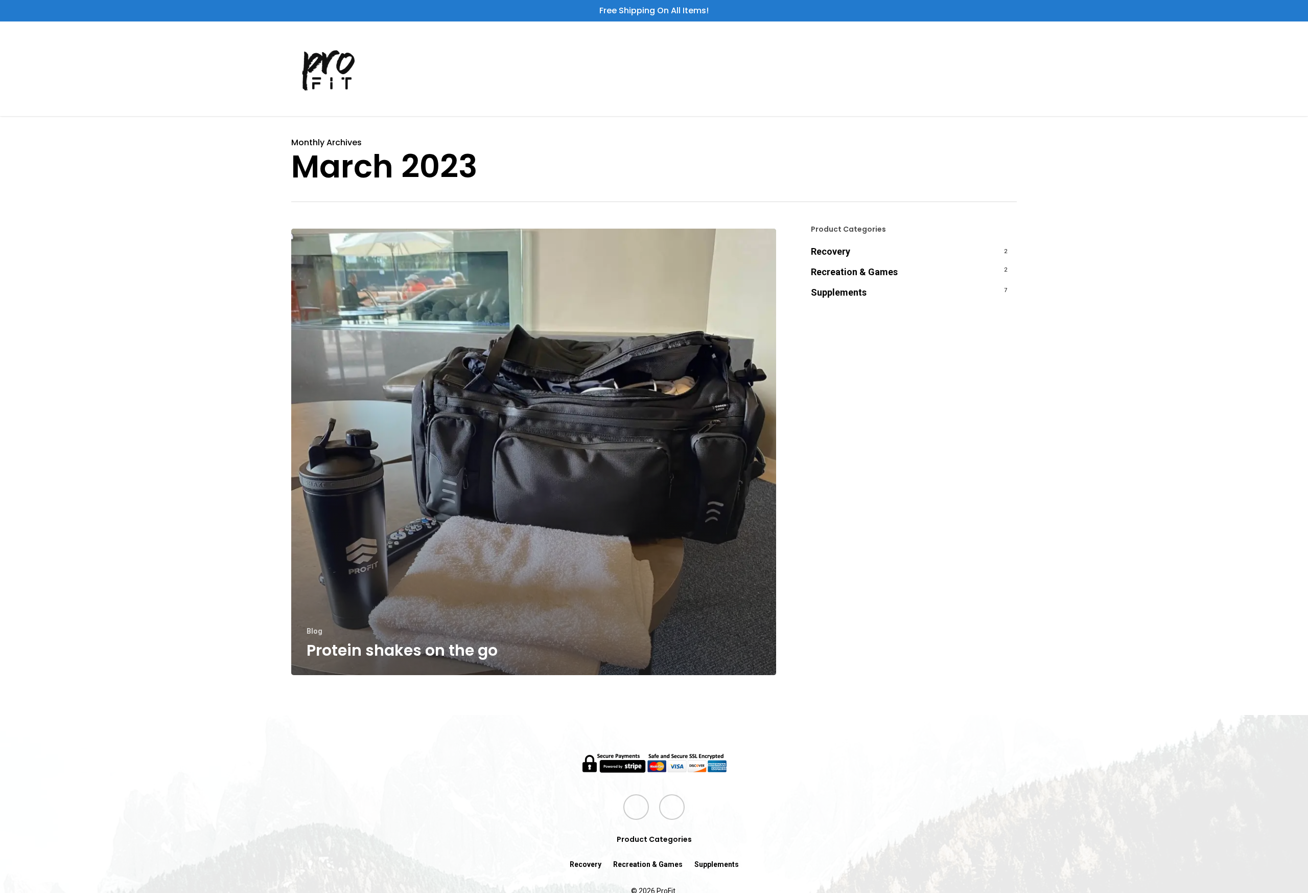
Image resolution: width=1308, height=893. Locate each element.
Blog (314, 631)
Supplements (839, 292)
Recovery (830, 251)
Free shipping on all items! (654, 10)
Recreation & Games (854, 271)
